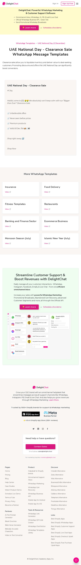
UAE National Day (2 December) (51, 43)
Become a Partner (12, 505)
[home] (10, 3)
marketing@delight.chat (48, 457)
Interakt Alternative (58, 471)
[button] (77, 3)
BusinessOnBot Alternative (61, 482)
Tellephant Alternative (59, 497)
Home (7, 471)
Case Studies (10, 486)
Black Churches (10, 521)
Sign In (55, 4)
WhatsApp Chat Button (37, 526)
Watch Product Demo (13, 490)
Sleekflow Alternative (59, 505)
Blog (7, 479)
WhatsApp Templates (25, 43)
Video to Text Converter (14, 535)
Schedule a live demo (52, 28)
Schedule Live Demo (13, 494)
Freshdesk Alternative (59, 501)
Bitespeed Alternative (59, 486)
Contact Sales (40, 447)
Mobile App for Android (36, 500)
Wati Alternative (57, 479)
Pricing (7, 475)
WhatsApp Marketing (36, 484)
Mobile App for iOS (35, 504)
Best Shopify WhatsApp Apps (62, 523)
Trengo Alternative (58, 509)
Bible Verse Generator (13, 525)
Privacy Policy (10, 501)
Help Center (9, 482)
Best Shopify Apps (58, 519)
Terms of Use (10, 497)
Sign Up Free (67, 4)
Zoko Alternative (57, 475)
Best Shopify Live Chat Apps (61, 533)
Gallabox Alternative (58, 494)
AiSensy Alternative (58, 490)
